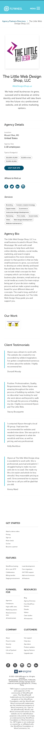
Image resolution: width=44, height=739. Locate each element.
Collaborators (10, 572)
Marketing (9, 216)
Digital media (10, 209)
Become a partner (12, 547)
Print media (21, 216)
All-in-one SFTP (11, 569)
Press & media (10, 641)
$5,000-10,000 (11, 161)
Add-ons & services (28, 575)
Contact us (9, 653)
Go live (8, 544)
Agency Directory (29, 601)
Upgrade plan (28, 653)
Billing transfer (10, 575)
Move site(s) (10, 540)
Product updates (29, 647)
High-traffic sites (11, 607)
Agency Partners (29, 650)
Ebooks (26, 609)
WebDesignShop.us (22, 86)
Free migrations (27, 569)
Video (8, 220)
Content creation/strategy (25, 205)
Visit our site (14, 168)
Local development (28, 566)
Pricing (8, 534)
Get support (28, 638)
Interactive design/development (17, 212)
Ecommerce (23, 209)
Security (8, 644)
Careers (8, 647)
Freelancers (9, 603)
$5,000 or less (26, 158)
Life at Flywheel (11, 650)
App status (27, 644)
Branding (9, 205)
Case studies (28, 615)
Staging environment (13, 578)
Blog (25, 598)
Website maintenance (14, 223)
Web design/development (23, 220)
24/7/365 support (28, 572)
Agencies (9, 600)
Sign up (8, 537)
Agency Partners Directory (14, 21)
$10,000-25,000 (11, 158)
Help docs (27, 641)
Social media (33, 216)
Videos (26, 612)
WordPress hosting (12, 566)
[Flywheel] (13, 9)
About (8, 638)
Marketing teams (11, 610)
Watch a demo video (12, 531)
